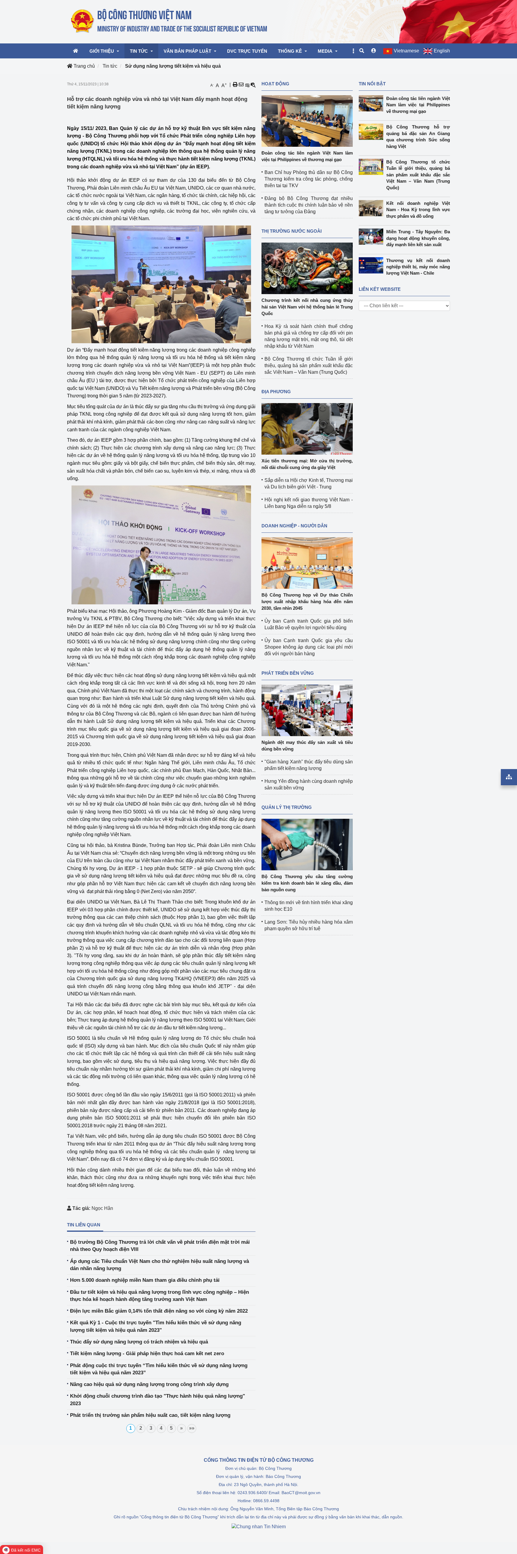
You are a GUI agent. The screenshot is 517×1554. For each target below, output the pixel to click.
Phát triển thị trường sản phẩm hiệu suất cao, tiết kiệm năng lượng (150, 1415)
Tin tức (110, 66)
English (442, 50)
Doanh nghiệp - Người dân (294, 525)
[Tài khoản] (373, 51)
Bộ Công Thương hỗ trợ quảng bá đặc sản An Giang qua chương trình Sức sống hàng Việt (418, 136)
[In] (235, 85)
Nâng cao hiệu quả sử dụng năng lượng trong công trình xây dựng (149, 1384)
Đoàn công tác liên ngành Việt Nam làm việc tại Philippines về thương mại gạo (418, 105)
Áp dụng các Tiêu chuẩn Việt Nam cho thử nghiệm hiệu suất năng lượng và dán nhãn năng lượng (159, 1264)
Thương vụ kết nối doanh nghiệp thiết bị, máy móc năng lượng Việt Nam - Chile (418, 267)
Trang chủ (83, 66)
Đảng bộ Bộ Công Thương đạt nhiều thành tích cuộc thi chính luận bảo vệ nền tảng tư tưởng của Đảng (308, 205)
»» (191, 1428)
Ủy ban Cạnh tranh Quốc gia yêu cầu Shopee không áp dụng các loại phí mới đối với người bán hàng (308, 647)
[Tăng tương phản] (247, 85)
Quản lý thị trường (286, 807)
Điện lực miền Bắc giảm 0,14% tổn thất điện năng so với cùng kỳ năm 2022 (159, 1311)
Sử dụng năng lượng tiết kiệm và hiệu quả (173, 66)
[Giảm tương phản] (253, 85)
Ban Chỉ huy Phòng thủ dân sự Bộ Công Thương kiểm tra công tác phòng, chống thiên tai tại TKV (308, 179)
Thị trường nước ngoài (291, 231)
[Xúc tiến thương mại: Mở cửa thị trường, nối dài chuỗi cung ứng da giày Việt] (307, 428)
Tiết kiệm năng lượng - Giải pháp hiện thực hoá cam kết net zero (147, 1353)
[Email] (241, 85)
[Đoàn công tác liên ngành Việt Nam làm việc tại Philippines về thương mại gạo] (307, 120)
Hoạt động (275, 83)
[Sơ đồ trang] (509, 777)
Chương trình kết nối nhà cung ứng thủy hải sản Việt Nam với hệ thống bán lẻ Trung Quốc (307, 307)
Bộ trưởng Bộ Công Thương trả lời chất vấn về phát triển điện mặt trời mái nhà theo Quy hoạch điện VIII (160, 1245)
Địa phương (276, 391)
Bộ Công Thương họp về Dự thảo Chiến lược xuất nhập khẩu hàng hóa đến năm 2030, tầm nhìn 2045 (307, 601)
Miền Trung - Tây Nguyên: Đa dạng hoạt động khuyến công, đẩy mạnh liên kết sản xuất (418, 238)
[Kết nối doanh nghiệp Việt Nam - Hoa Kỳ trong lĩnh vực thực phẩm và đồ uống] (372, 208)
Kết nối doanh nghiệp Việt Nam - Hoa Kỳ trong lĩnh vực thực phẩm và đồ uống (418, 210)
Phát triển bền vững (287, 673)
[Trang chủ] (169, 21)
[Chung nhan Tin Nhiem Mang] (259, 1526)
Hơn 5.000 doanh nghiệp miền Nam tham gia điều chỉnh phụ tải (145, 1280)
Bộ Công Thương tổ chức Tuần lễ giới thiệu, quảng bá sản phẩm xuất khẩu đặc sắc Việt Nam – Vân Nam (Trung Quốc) (308, 365)
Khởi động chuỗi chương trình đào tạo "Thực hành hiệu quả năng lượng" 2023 (157, 1399)
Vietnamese (406, 50)
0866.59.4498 (266, 1500)
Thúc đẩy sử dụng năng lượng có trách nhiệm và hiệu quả (139, 1342)
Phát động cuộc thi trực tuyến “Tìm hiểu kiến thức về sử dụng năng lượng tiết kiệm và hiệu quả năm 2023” (158, 1369)
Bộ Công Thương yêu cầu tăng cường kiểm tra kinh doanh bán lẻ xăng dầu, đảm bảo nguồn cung (307, 883)
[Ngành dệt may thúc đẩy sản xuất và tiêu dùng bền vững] (307, 709)
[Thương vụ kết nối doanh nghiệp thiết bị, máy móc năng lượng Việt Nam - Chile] (372, 265)
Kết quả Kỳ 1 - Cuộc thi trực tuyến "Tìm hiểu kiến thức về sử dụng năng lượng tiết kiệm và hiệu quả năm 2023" (155, 1326)
